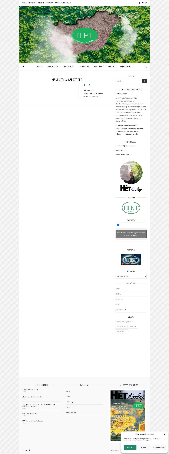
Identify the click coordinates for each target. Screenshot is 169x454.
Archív (118, 289)
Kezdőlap (40, 66)
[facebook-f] (139, 3)
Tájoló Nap (122, 331)
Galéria (118, 294)
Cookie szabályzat (115, 450)
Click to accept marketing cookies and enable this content (131, 234)
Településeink (84, 66)
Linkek (24, 3)
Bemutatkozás (52, 66)
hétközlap (121, 326)
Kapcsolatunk (125, 66)
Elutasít (144, 447)
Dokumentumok (67, 66)
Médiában (110, 66)
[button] (164, 434)
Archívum (41, 3)
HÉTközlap (49, 3)
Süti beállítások (158, 447)
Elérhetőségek (66, 3)
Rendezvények (98, 66)
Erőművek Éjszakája (125, 322)
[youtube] (143, 3)
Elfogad (130, 447)
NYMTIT (133, 326)
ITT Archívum (32, 3)
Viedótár (57, 3)
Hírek (117, 304)
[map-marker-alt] (146, 3)
